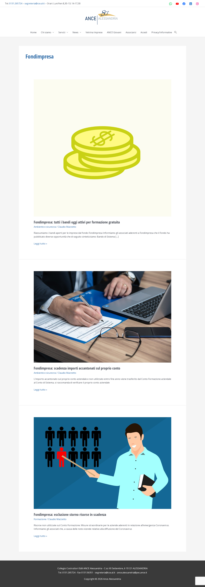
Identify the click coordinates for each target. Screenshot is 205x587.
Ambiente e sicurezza (45, 226)
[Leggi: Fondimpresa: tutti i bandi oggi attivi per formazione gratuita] (102, 147)
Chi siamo (46, 32)
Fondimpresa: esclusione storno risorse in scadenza (70, 514)
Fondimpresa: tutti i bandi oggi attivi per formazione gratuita (77, 222)
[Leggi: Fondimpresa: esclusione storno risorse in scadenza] (102, 462)
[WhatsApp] (170, 3)
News (75, 32)
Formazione (40, 519)
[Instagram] (197, 3)
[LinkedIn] (190, 3)
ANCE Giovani (114, 32)
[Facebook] (184, 3)
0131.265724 (15, 3)
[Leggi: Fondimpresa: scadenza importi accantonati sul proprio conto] (102, 316)
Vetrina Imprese (94, 32)
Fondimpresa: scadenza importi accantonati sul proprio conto (77, 368)
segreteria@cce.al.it (35, 3)
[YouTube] (177, 3)
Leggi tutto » (40, 243)
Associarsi (131, 32)
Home (33, 32)
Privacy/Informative (161, 32)
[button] (175, 32)
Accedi (144, 32)
